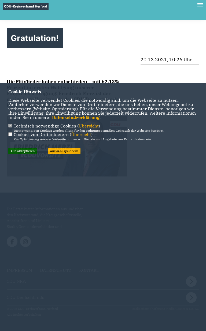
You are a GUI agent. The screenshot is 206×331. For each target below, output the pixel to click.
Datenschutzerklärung (76, 117)
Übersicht (89, 126)
